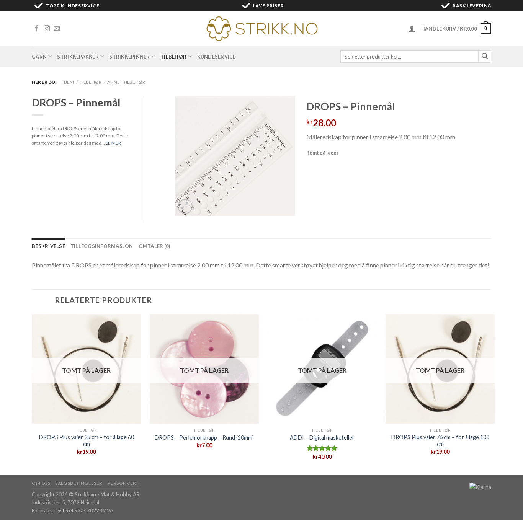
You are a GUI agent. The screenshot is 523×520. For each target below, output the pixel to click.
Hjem (68, 82)
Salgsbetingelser (79, 483)
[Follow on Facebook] (37, 28)
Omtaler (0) (154, 246)
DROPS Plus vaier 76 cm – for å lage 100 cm (440, 441)
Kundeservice (216, 57)
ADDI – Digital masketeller (322, 437)
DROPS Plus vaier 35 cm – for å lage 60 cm (86, 441)
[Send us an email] (57, 28)
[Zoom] (185, 206)
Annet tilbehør (126, 82)
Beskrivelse (48, 246)
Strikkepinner (129, 57)
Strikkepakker (77, 57)
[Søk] (484, 56)
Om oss (41, 483)
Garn (39, 57)
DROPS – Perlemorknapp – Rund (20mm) (204, 437)
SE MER (113, 143)
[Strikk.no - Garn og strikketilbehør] (261, 29)
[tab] (48, 246)
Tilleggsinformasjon (101, 246)
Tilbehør (173, 57)
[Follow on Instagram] (47, 28)
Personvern (123, 483)
